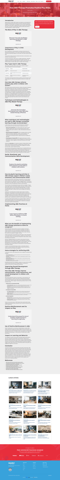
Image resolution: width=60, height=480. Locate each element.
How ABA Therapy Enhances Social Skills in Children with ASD (14, 366)
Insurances (34, 468)
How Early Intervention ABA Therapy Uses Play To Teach (13, 367)
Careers (37, 1)
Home (18, 1)
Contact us (37, 26)
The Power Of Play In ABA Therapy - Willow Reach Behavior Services (15, 363)
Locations (34, 465)
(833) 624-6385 (49, 1)
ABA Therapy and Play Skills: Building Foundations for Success (14, 369)
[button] (24, 1)
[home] (11, 1)
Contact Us (41, 1)
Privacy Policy (50, 475)
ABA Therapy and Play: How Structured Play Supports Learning (14, 362)
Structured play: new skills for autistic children (12, 368)
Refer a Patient (33, 1)
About (20, 1)
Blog (39, 1)
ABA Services (28, 1)
